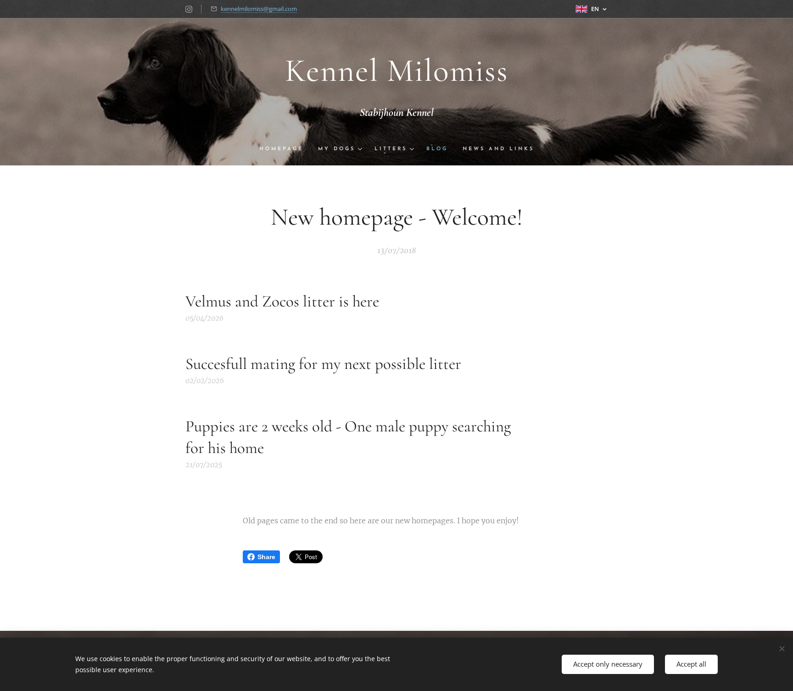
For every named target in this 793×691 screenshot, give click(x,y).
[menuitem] (285, 149)
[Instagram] (189, 9)
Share (266, 557)
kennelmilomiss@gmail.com (259, 9)
